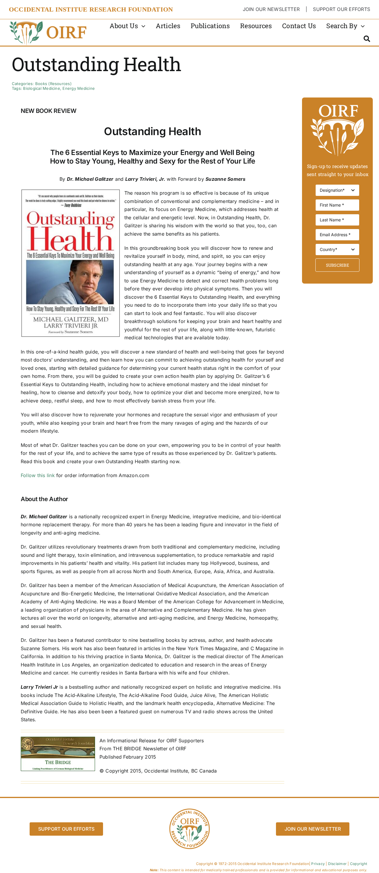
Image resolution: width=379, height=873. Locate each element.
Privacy (318, 863)
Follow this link (38, 475)
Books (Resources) (53, 83)
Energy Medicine (78, 88)
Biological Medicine (41, 88)
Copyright (358, 863)
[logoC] (48, 22)
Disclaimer (337, 863)
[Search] (367, 39)
